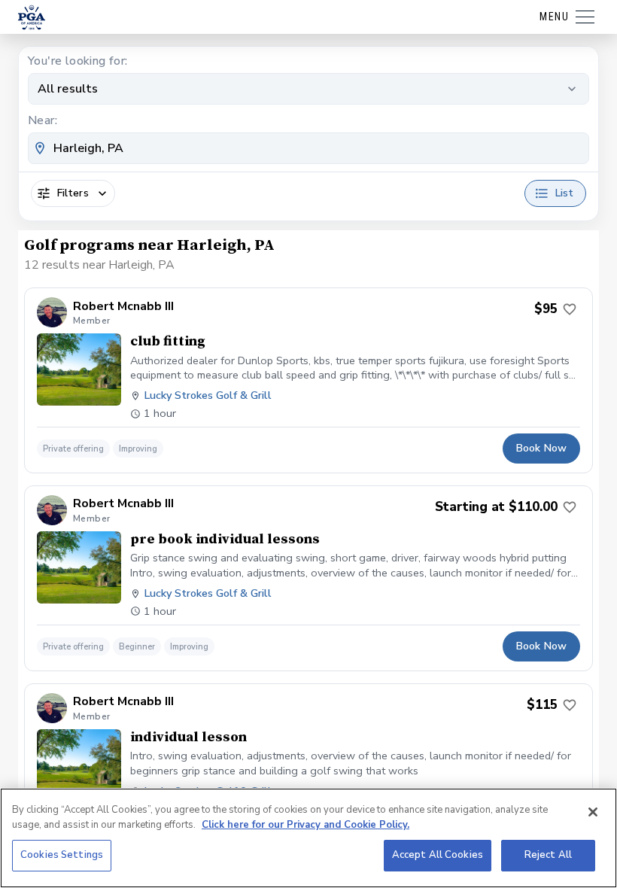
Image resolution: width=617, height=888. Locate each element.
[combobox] (308, 148)
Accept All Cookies (437, 855)
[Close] (592, 812)
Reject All (548, 855)
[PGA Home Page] (31, 17)
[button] (308, 380)
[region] (308, 838)
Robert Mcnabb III (123, 307)
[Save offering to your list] (569, 309)
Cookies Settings (61, 855)
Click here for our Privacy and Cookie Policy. (305, 825)
